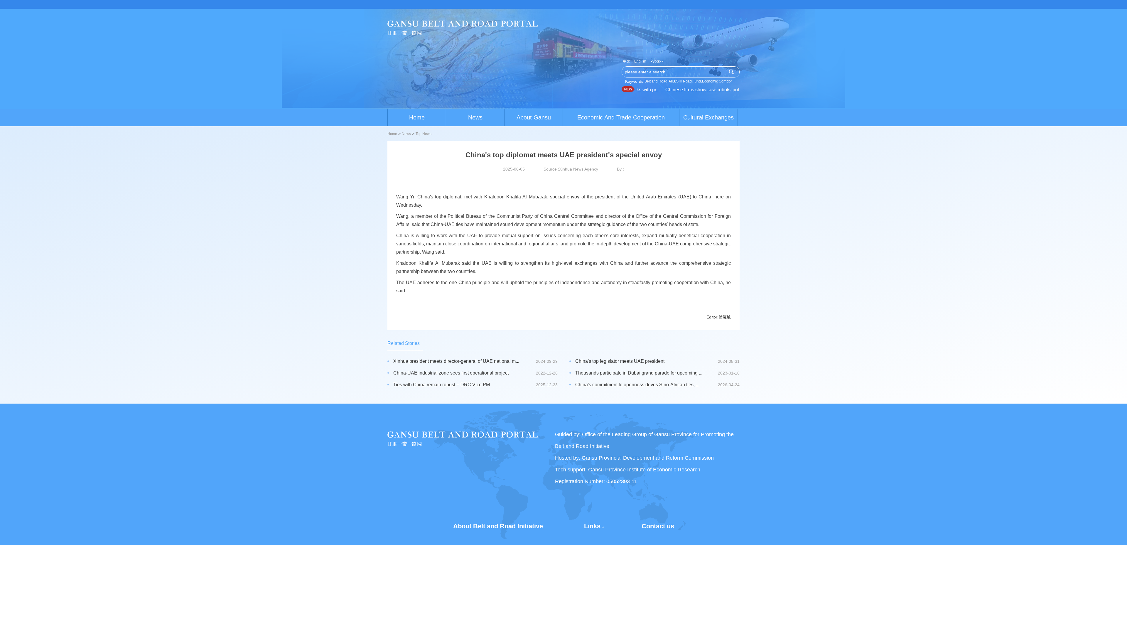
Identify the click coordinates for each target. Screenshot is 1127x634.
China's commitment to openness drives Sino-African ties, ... (637, 384)
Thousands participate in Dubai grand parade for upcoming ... (638, 372)
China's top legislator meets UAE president (619, 361)
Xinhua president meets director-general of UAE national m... (456, 361)
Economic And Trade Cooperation (621, 117)
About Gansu (534, 117)
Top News (423, 134)
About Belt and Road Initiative (498, 526)
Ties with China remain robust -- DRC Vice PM (441, 384)
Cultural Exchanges (708, 117)
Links (592, 526)
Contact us (658, 526)
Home (417, 117)
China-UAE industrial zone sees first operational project (451, 372)
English (640, 61)
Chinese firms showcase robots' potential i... (698, 89)
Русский (657, 61)
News (475, 117)
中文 (626, 61)
